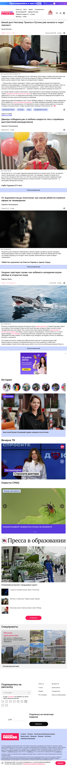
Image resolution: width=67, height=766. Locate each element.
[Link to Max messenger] (2, 701)
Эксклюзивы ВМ (21, 12)
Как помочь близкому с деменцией (33, 411)
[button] (63, 387)
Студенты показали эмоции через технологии (24, 590)
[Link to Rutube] (2, 705)
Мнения (40, 691)
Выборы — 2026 (21, 17)
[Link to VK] (6, 701)
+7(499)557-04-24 (12, 751)
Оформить (38, 724)
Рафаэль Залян (6, 279)
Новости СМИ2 (6, 115)
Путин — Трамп (11, 33)
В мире (59, 33)
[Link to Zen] (14, 701)
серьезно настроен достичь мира (18, 94)
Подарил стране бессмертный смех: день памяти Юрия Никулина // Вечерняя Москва (26, 387)
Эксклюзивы (8, 396)
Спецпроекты (39, 9)
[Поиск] (57, 13)
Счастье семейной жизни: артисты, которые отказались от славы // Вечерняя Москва (36, 387)
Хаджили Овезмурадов (9, 126)
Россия (20, 109)
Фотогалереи (42, 694)
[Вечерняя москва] (10, 736)
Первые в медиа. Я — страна (25, 14)
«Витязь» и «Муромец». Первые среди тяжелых (25, 599)
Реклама (30, 734)
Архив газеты (56, 687)
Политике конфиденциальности (34, 764)
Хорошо (60, 763)
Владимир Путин (41, 109)
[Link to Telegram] (22, 701)
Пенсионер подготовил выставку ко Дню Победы (25, 608)
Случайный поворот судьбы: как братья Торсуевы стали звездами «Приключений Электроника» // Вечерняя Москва (7, 387)
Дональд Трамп (8, 109)
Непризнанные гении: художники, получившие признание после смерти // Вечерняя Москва (55, 387)
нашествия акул (41, 326)
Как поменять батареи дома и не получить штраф (33, 506)
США (28, 109)
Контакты (48, 736)
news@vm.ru (58, 751)
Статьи (40, 687)
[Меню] (64, 13)
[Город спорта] (50, 13)
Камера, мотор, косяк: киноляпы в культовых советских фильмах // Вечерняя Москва (46, 387)
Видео (31, 9)
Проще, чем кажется (12, 491)
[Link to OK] (10, 701)
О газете (23, 734)
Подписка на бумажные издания (44, 734)
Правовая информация (28, 738)
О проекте (33, 618)
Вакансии (34, 736)
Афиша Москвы (33, 12)
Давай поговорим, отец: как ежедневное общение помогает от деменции (31, 432)
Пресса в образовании (59, 694)
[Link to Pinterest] (6, 705)
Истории (6, 380)
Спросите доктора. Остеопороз (33, 461)
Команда (40, 736)
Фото (25, 9)
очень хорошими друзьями (22, 102)
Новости (19, 9)
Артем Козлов (6, 29)
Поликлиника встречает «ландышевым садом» (19, 585)
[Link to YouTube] (18, 701)
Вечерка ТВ (8, 440)
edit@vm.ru (30, 751)
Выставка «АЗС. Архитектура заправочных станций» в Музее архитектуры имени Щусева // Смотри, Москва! (16, 387)
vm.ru (2, 750)
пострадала (16, 334)
